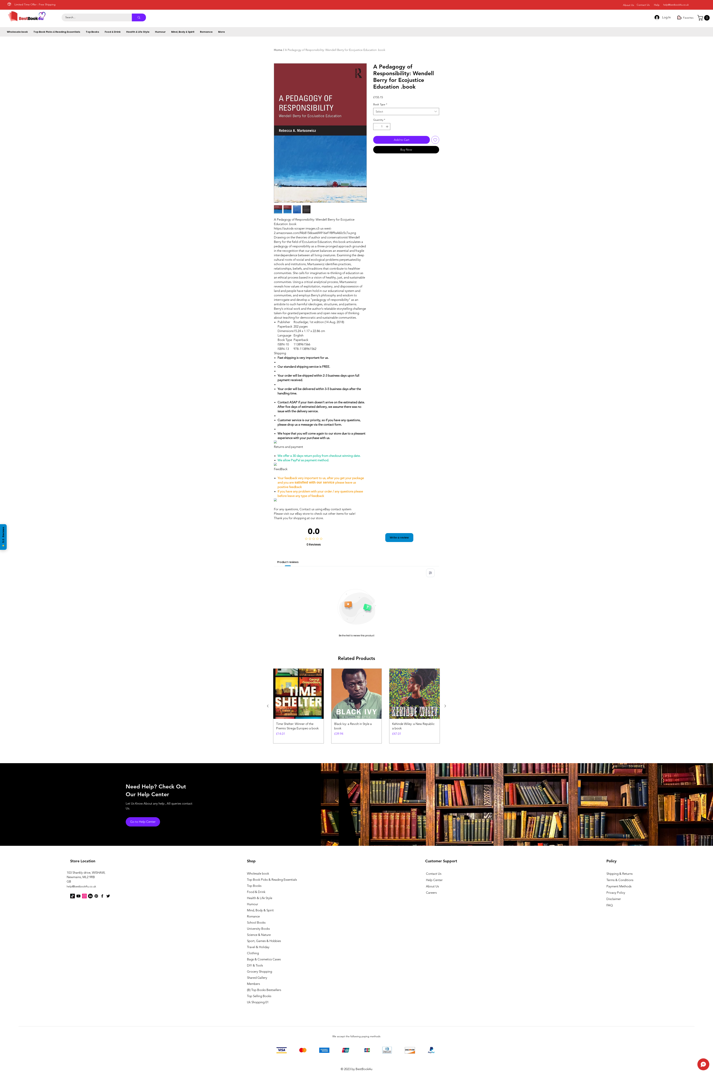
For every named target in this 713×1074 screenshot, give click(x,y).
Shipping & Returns (619, 874)
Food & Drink (256, 892)
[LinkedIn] (90, 896)
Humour (252, 904)
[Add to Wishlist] (435, 140)
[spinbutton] (381, 126)
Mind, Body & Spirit (260, 910)
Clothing (253, 953)
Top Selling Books (259, 996)
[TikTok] (72, 896)
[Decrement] (376, 126)
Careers (431, 892)
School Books (256, 922)
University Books (258, 928)
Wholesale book (258, 873)
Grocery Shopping (259, 971)
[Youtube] (78, 896)
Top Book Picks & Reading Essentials (267, 879)
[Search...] (139, 17)
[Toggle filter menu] (430, 573)
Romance (253, 916)
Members (253, 984)
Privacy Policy (615, 892)
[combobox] (406, 111)
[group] (356, 706)
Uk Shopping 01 (258, 1002)
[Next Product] (445, 706)
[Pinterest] (96, 896)
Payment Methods (619, 886)
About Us (432, 886)
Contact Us (433, 874)
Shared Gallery (257, 977)
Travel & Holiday (258, 947)
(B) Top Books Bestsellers (264, 990)
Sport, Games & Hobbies (264, 941)
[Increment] (387, 126)
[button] (704, 18)
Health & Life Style (259, 898)
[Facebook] (102, 896)
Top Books (254, 886)
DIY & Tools (255, 965)
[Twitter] (108, 896)
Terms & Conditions (619, 880)
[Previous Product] (268, 706)
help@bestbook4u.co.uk (676, 4)
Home (278, 50)
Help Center (434, 880)
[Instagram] (84, 896)
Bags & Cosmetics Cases (264, 959)
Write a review (399, 537)
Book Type (380, 104)
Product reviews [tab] (288, 562)
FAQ (609, 905)
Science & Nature (259, 935)
